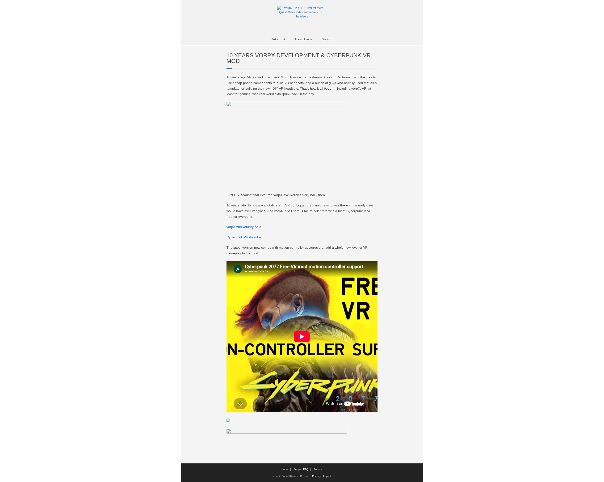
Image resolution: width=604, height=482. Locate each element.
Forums (318, 469)
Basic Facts (303, 39)
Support (328, 39)
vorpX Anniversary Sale (243, 227)
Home (284, 469)
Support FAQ (301, 469)
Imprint (327, 476)
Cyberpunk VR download (245, 237)
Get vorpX (278, 39)
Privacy (316, 476)
